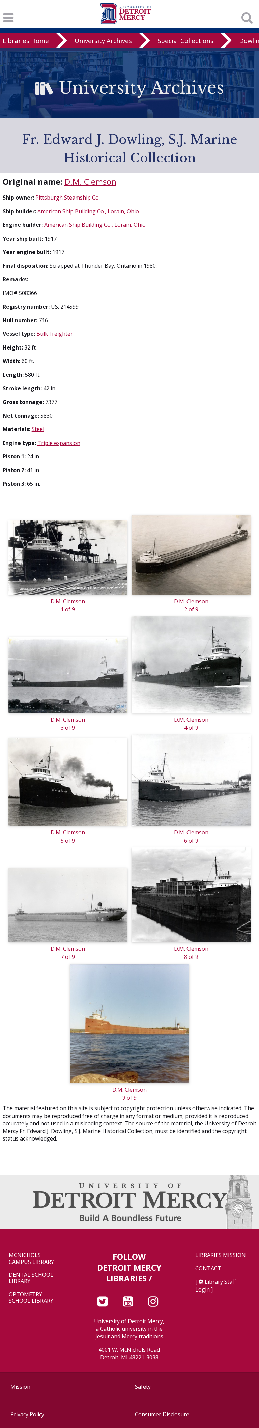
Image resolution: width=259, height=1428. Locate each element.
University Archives (103, 40)
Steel (38, 429)
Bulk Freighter (54, 333)
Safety (143, 1386)
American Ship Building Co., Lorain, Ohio (88, 211)
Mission (20, 1386)
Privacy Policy (27, 1414)
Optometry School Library (31, 1297)
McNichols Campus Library (31, 1258)
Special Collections (185, 40)
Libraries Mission (220, 1255)
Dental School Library (31, 1278)
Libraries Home (26, 40)
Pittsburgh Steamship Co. (67, 197)
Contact (208, 1268)
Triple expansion (58, 443)
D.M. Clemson (90, 181)
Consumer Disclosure (162, 1414)
